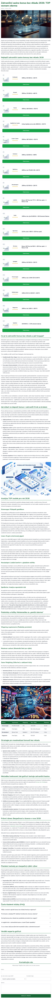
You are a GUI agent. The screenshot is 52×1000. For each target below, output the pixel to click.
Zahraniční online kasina (16, 826)
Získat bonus (26, 84)
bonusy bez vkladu (40, 782)
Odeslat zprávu (26, 995)
